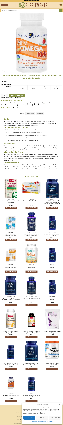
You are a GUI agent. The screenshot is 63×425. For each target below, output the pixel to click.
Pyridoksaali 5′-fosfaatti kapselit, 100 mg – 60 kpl (52, 234)
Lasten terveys (20, 103)
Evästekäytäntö (34, 421)
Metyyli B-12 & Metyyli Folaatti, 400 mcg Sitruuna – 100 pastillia (31, 332)
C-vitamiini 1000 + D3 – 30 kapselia (31, 201)
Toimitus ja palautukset (13, 411)
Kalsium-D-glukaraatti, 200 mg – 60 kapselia (31, 396)
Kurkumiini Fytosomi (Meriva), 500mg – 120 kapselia (10, 332)
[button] (60, 405)
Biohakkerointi (10, 103)
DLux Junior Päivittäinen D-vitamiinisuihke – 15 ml (10, 266)
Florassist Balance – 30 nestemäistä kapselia (52, 266)
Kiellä (42, 418)
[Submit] (60, 10)
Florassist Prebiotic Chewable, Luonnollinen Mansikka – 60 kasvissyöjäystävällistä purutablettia (52, 202)
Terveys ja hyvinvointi (19, 105)
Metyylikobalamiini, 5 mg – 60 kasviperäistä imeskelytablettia (10, 364)
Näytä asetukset (55, 418)
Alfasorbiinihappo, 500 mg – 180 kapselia (11, 396)
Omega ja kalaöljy (30, 103)
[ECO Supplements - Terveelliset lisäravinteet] (31, 5)
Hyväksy (29, 418)
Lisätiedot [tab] (40, 113)
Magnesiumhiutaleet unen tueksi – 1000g (52, 332)
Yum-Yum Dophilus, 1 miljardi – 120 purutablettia (10, 201)
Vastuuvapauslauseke (21, 412)
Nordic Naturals (13, 108)
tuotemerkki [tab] (30, 113)
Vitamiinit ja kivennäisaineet (34, 105)
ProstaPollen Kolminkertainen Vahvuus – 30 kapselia (31, 234)
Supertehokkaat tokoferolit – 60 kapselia (52, 298)
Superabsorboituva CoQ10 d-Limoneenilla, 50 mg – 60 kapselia (31, 364)
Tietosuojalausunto (42, 421)
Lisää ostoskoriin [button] (11, 207)
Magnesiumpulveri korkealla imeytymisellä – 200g (52, 364)
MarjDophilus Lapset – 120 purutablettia (31, 266)
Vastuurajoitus (50, 421)
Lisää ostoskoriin (17, 95)
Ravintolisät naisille (51, 103)
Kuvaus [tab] (22, 113)
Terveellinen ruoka (6, 105)
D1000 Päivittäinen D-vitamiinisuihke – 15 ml (10, 234)
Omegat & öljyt (40, 103)
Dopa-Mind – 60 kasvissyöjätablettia (31, 298)
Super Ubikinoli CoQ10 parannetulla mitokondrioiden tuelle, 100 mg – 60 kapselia (11, 299)
